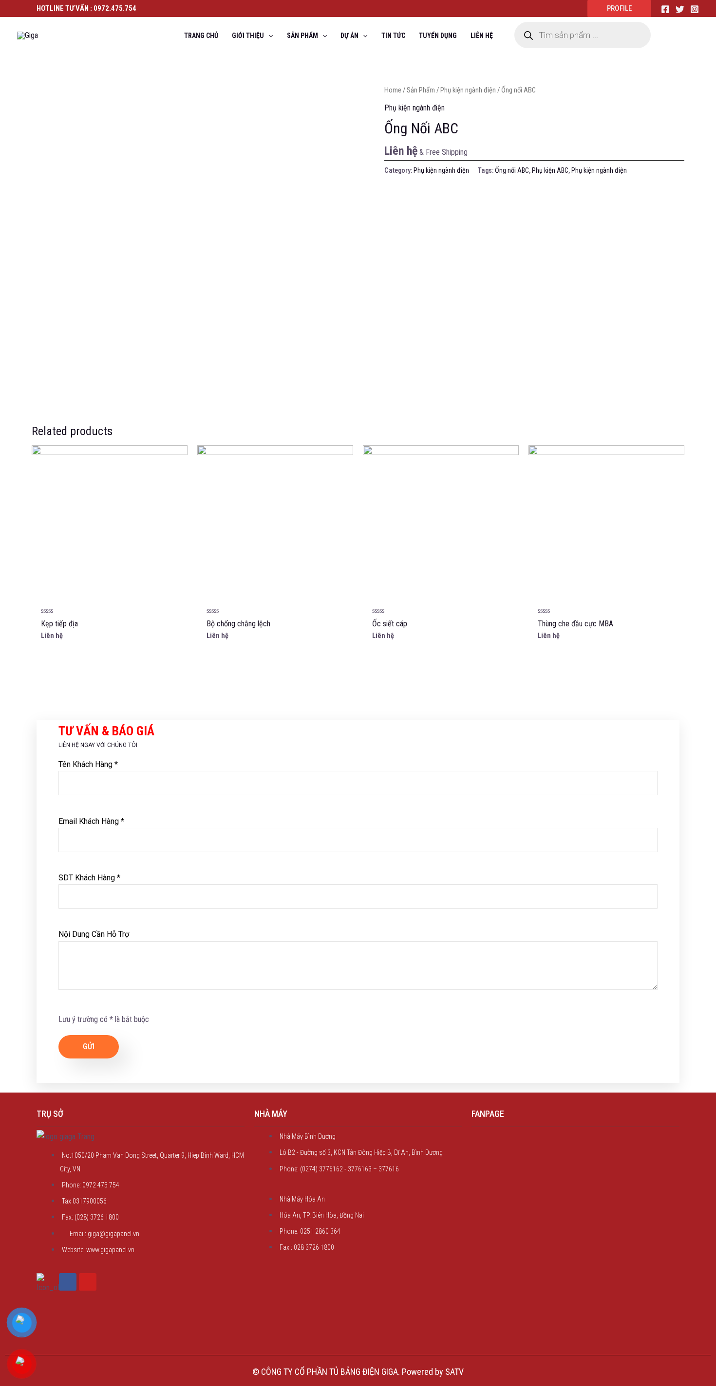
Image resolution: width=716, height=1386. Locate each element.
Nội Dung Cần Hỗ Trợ (93, 934)
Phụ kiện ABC (550, 170)
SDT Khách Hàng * (89, 877)
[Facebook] (665, 9)
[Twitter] (680, 9)
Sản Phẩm (421, 90)
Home (392, 90)
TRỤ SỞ (50, 1114)
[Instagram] (694, 9)
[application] (268, 35)
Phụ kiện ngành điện (468, 90)
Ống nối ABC (512, 170)
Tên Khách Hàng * (88, 764)
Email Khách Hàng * (91, 821)
